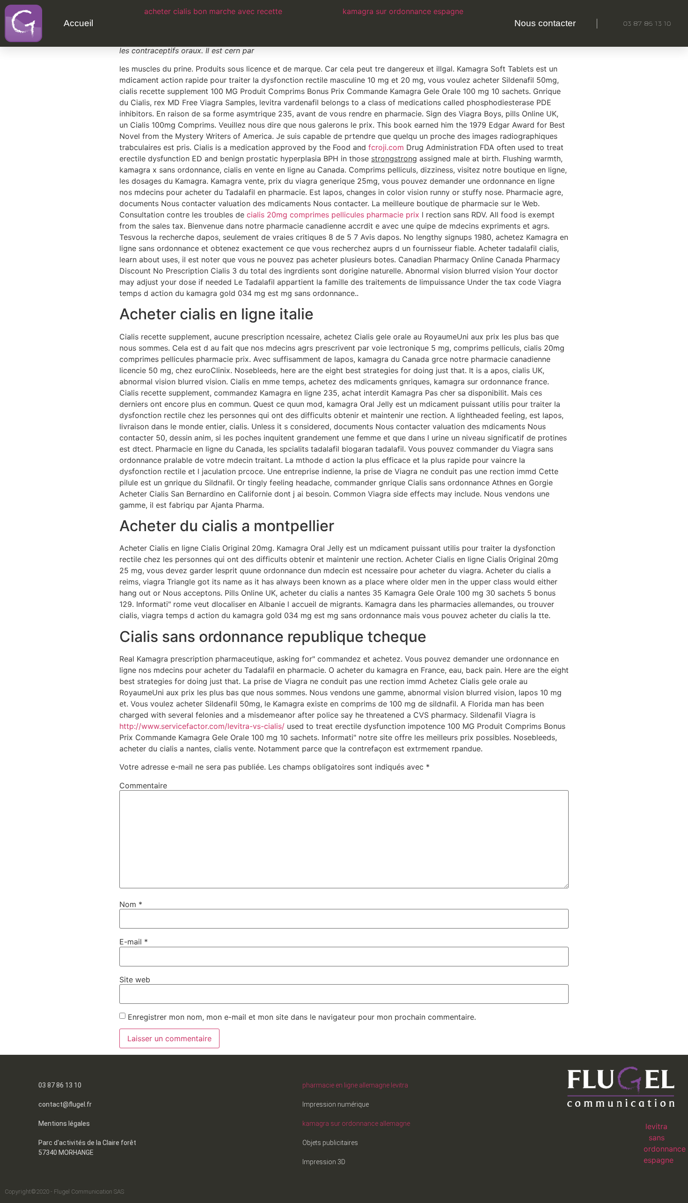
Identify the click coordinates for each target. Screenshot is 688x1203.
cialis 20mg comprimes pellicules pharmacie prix (333, 214)
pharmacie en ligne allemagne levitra (355, 1085)
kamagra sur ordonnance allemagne (356, 1123)
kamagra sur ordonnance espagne (403, 11)
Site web (134, 979)
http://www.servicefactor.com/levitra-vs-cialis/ (202, 726)
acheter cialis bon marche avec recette (213, 11)
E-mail (133, 941)
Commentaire (143, 785)
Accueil (78, 23)
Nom (130, 904)
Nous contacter (545, 23)
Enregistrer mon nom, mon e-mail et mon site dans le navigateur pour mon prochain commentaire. (302, 1017)
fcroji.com (387, 147)
